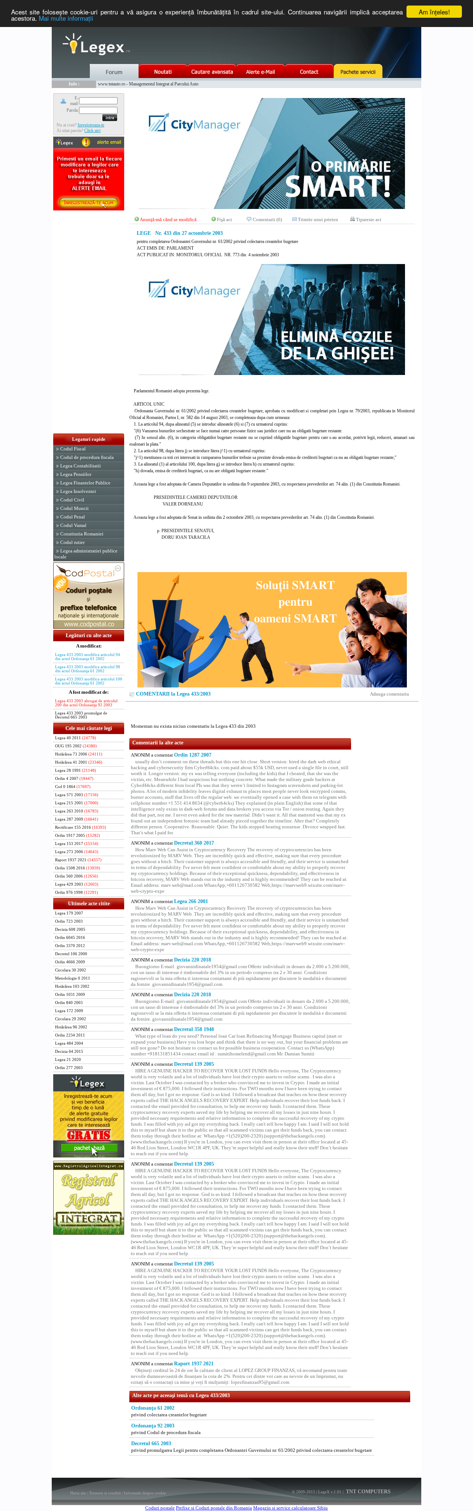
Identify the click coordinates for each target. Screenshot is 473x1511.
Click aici (92, 130)
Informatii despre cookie (145, 1493)
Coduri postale (160, 1508)
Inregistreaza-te (91, 125)
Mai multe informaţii (66, 18)
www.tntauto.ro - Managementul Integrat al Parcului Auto (148, 84)
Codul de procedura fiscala (87, 457)
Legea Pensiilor (75, 474)
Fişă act (224, 219)
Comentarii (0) (267, 219)
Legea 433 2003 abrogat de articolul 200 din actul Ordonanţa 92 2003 (86, 703)
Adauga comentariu (389, 694)
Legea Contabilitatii (80, 466)
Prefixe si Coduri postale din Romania (214, 1508)
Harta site (78, 1493)
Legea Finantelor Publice (85, 483)
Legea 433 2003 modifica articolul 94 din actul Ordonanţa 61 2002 (87, 657)
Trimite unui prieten (318, 219)
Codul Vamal (73, 525)
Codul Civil (72, 500)
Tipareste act (368, 219)
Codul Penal (72, 517)
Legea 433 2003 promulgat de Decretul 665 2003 (81, 715)
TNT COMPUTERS (367, 1491)
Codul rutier (72, 542)
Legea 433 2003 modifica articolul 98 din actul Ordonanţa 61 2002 (87, 669)
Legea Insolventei (78, 491)
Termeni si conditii (105, 1493)
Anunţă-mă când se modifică (168, 219)
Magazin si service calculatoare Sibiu (290, 1508)
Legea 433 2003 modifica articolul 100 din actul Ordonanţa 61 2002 (88, 681)
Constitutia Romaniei (81, 534)
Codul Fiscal (73, 449)
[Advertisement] (88, 322)
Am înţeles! (434, 11)
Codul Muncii (74, 508)
